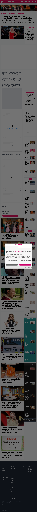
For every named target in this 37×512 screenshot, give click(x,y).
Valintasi (25, 247)
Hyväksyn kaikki (25, 264)
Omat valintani (12, 264)
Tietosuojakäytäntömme (28, 267)
